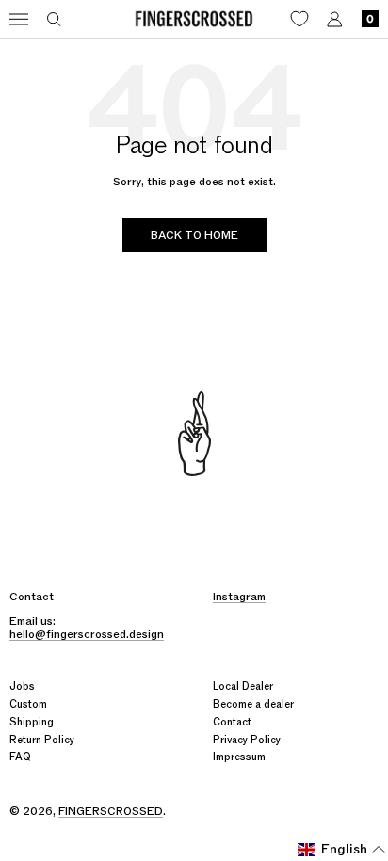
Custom (28, 704)
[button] (342, 849)
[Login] (335, 19)
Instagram (239, 596)
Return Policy (41, 740)
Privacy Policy (247, 740)
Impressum (239, 757)
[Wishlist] (299, 18)
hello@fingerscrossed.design (86, 634)
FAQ (20, 757)
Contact (232, 722)
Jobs (22, 686)
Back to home (194, 235)
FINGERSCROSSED (110, 811)
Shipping (31, 722)
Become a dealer (253, 704)
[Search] (54, 19)
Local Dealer (243, 686)
